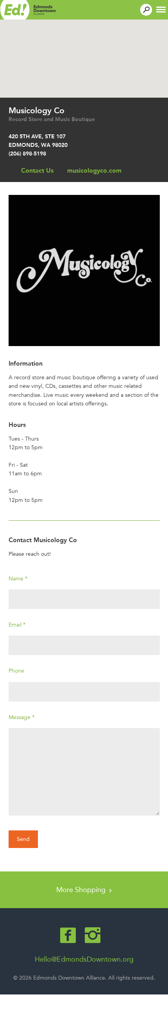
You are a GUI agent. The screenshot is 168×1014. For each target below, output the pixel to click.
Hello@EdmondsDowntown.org (84, 959)
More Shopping (81, 889)
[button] (161, 9)
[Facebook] (68, 935)
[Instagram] (92, 935)
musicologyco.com (94, 170)
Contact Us (37, 170)
